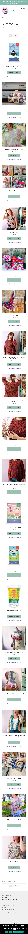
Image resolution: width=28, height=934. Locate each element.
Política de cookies (6, 895)
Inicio (4, 18)
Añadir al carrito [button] (14, 155)
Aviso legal (4, 897)
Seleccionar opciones (14, 72)
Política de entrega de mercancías (10, 899)
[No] (26, 928)
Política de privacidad (7, 893)
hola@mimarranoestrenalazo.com (14, 912)
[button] (14, 76)
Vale (7, 931)
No (10, 931)
